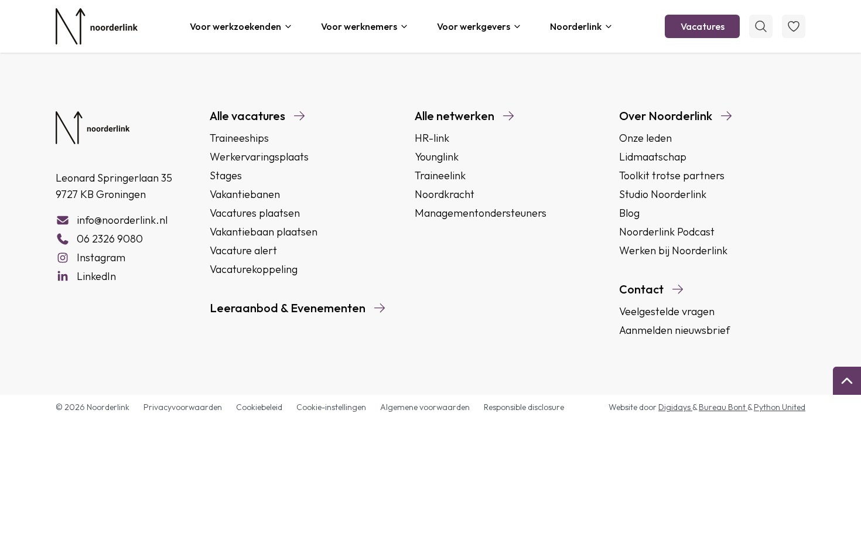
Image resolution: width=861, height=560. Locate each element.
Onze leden (645, 138)
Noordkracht (444, 194)
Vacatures (703, 26)
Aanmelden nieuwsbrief (674, 330)
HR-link (432, 138)
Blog (629, 213)
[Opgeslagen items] (793, 26)
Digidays (675, 407)
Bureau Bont (723, 407)
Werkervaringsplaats (259, 156)
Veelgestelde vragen (667, 311)
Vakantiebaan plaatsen (263, 231)
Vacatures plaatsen (255, 213)
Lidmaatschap (652, 156)
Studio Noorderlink (662, 194)
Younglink (437, 156)
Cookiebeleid (259, 407)
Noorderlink (576, 26)
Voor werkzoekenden (235, 26)
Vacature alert (243, 250)
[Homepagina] (97, 26)
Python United (779, 407)
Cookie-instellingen (331, 407)
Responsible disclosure (524, 407)
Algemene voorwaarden (425, 407)
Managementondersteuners (480, 213)
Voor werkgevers (473, 26)
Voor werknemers (359, 26)
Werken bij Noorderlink (673, 250)
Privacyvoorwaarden (183, 407)
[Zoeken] (761, 26)
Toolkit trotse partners (672, 175)
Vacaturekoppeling (254, 269)
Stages (226, 175)
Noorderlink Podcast (667, 231)
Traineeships (239, 138)
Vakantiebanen (245, 194)
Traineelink (440, 175)
